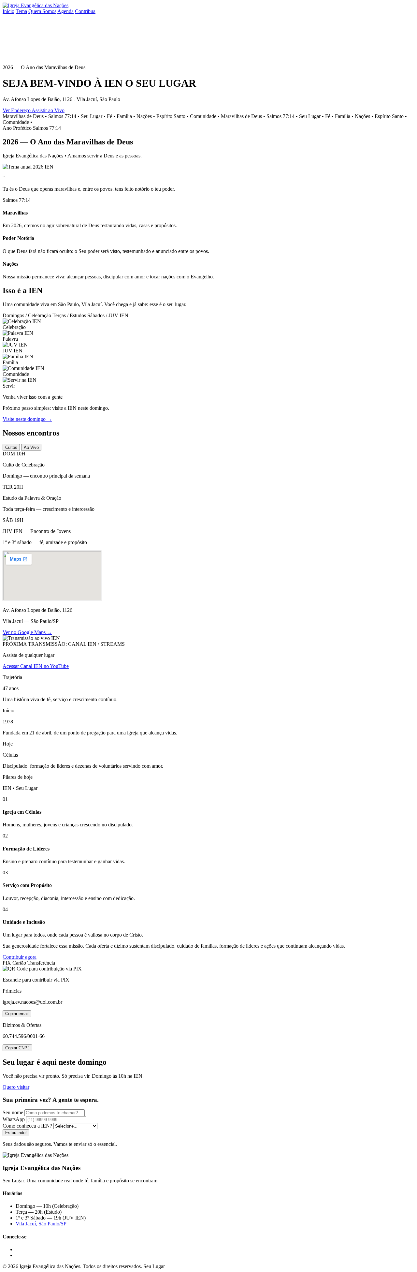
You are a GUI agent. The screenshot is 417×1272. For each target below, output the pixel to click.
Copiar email (17, 1013)
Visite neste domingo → (27, 419)
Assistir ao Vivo (48, 110)
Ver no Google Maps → (27, 632)
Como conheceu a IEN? (27, 1126)
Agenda (65, 11)
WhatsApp (14, 1119)
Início (8, 11)
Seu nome (13, 1112)
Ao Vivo (31, 447)
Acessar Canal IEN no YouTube (36, 666)
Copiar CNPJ (17, 1047)
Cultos (11, 447)
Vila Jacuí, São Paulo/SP (41, 1223)
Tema (21, 11)
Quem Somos (42, 11)
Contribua (85, 11)
